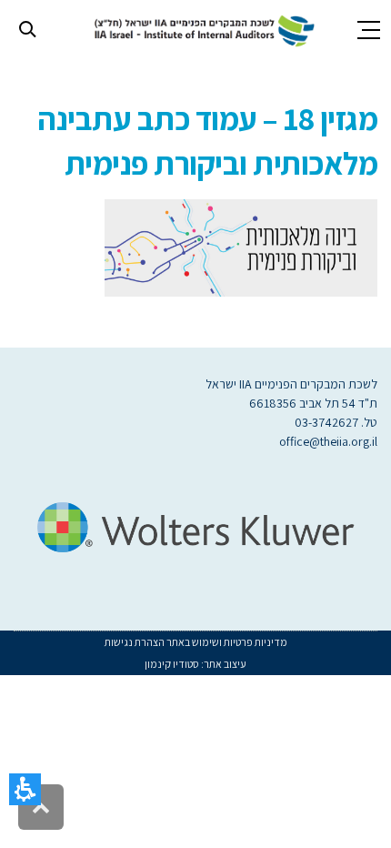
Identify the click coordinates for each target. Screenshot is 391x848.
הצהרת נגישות (135, 642)
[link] (201, 28)
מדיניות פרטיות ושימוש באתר (226, 642)
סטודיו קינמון (172, 664)
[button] (25, 789)
